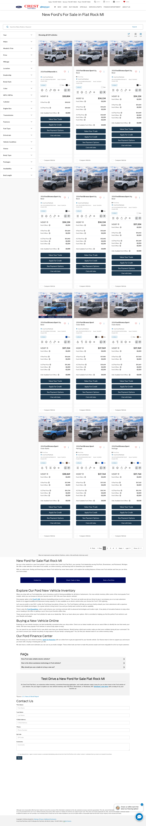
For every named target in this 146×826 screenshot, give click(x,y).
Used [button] (65, 7)
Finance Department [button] (112, 7)
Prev (100, 548)
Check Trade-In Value (73, 580)
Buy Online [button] (73, 7)
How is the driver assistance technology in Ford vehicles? (41, 663)
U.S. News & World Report (30, 696)
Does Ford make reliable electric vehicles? (35, 659)
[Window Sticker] (68, 90)
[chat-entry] (139, 817)
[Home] (55, 7)
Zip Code (18, 734)
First (93, 548)
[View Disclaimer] (58, 90)
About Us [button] (126, 7)
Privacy (41, 819)
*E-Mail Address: (21, 719)
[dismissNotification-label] (142, 804)
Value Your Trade (55, 119)
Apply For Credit (55, 125)
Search (134, 27)
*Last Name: (19, 712)
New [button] (59, 7)
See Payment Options (55, 130)
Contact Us (37, 580)
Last (128, 548)
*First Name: (20, 705)
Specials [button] (83, 7)
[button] (70, 53)
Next (121, 548)
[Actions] (68, 71)
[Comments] (65, 90)
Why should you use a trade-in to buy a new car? (38, 667)
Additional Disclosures (50, 819)
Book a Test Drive (108, 580)
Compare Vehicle (49, 160)
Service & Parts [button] (95, 7)
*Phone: (18, 727)
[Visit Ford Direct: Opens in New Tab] (67, 821)
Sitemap (36, 819)
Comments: (19, 741)
